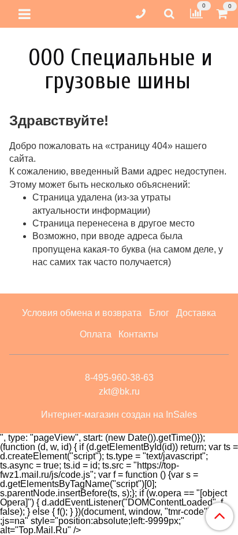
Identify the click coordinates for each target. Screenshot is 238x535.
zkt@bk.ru (119, 391)
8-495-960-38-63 (119, 377)
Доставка (196, 313)
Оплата (95, 334)
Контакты (138, 334)
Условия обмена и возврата (82, 313)
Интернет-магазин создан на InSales (119, 414)
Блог (159, 313)
